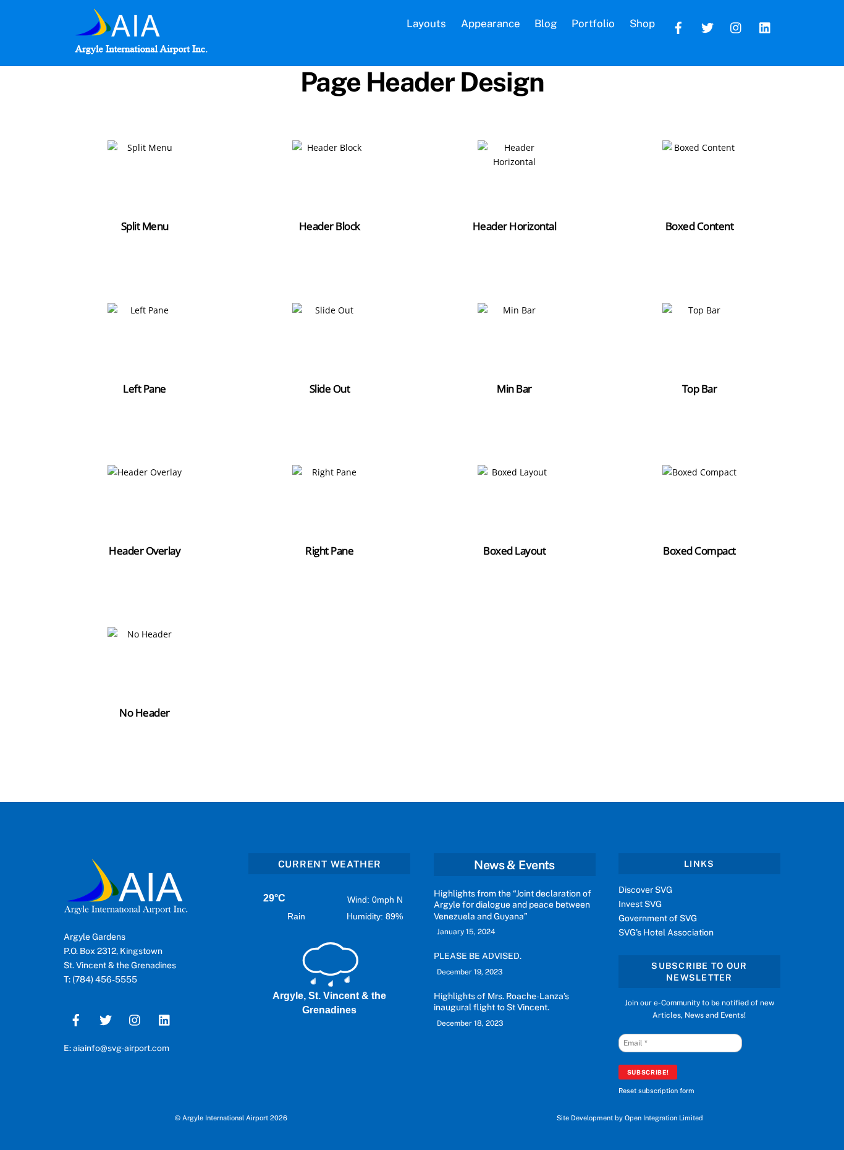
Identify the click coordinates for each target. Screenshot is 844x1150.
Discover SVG (645, 890)
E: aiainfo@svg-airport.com (116, 1048)
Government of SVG (657, 918)
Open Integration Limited (664, 1118)
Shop (642, 23)
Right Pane (329, 550)
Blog (545, 23)
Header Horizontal (514, 226)
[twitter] (707, 27)
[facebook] (678, 27)
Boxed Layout (514, 550)
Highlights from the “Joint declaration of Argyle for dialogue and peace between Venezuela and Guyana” (512, 904)
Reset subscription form (656, 1090)
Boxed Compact (699, 550)
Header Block (329, 226)
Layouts (426, 23)
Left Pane (144, 388)
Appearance (490, 23)
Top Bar (699, 388)
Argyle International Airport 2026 (234, 1118)
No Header (144, 712)
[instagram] (736, 27)
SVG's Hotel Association (666, 932)
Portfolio (593, 23)
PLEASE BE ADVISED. (477, 956)
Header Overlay (144, 550)
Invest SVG (640, 904)
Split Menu (145, 226)
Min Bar (514, 388)
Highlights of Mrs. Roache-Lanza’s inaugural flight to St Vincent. (501, 1001)
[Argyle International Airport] (117, 32)
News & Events (514, 865)
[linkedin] (765, 27)
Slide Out (330, 388)
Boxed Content (699, 226)
